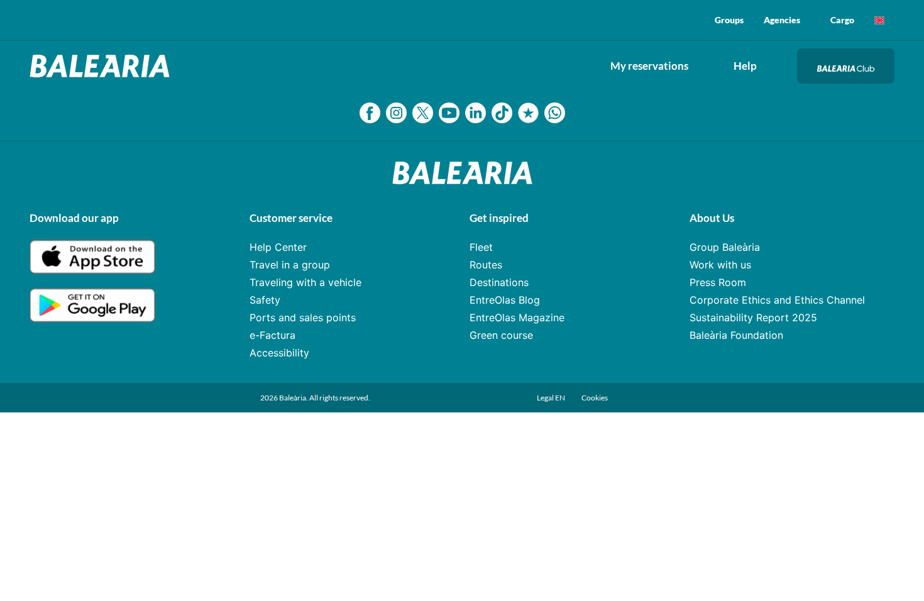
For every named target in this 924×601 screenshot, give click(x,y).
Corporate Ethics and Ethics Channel (777, 300)
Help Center (278, 247)
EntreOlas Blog (505, 300)
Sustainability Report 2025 (753, 317)
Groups (729, 19)
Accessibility (279, 352)
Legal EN (551, 397)
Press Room (718, 282)
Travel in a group (290, 264)
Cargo (842, 19)
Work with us (720, 264)
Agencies (782, 19)
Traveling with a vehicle (305, 282)
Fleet (481, 247)
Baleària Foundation (736, 335)
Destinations (499, 282)
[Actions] (879, 20)
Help (745, 65)
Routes (486, 264)
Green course (501, 335)
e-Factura (272, 335)
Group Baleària (725, 247)
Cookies (594, 397)
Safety (265, 300)
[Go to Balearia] (103, 66)
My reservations (649, 65)
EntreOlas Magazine (517, 317)
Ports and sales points (303, 317)
